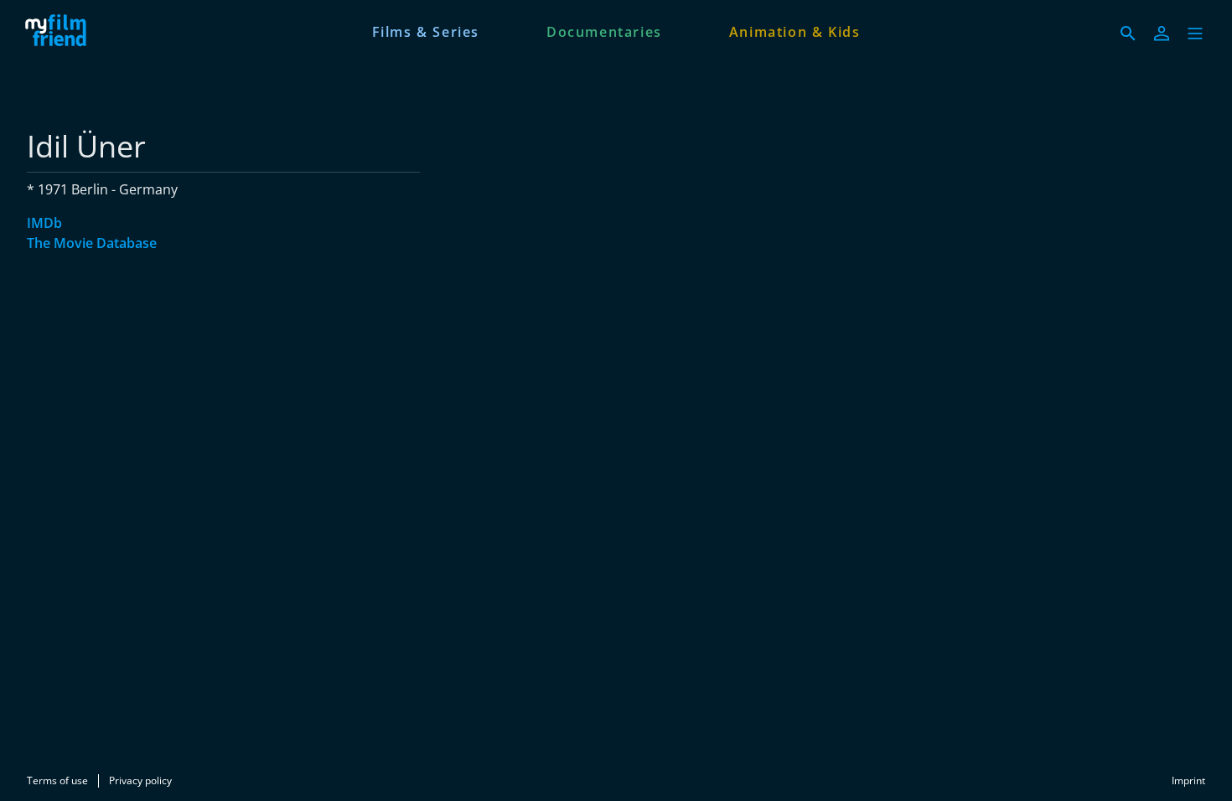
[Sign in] (1161, 33)
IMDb (44, 223)
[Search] (1128, 33)
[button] (1195, 33)
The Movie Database (92, 243)
